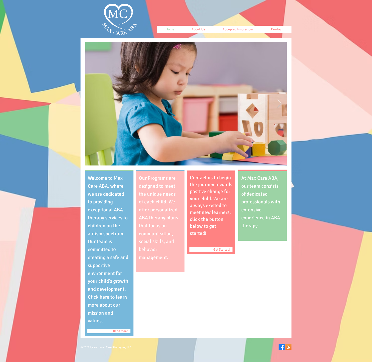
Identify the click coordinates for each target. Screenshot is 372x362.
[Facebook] (282, 347)
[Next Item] (279, 104)
